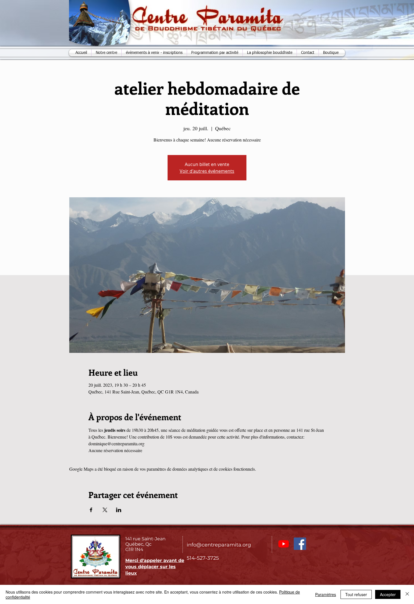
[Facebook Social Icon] (300, 543)
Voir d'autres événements (207, 171)
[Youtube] (283, 543)
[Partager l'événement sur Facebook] (91, 510)
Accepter (388, 594)
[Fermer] (407, 594)
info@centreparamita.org (219, 545)
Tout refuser (356, 594)
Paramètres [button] (325, 594)
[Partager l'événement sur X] (105, 510)
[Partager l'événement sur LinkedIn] (118, 510)
